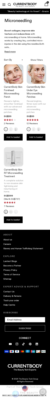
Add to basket (13, 137)
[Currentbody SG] (25, 5)
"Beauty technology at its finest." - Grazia (28, 11)
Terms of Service (11, 274)
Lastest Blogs (10, 261)
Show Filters (37, 60)
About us (7, 239)
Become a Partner (12, 265)
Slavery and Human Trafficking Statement (23, 248)
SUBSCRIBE (25, 328)
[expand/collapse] (4, 4)
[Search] (10, 4)
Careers (7, 244)
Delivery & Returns (12, 296)
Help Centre (9, 305)
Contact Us (8, 291)
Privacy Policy (10, 270)
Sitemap (7, 279)
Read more (10, 51)
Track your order (11, 300)
